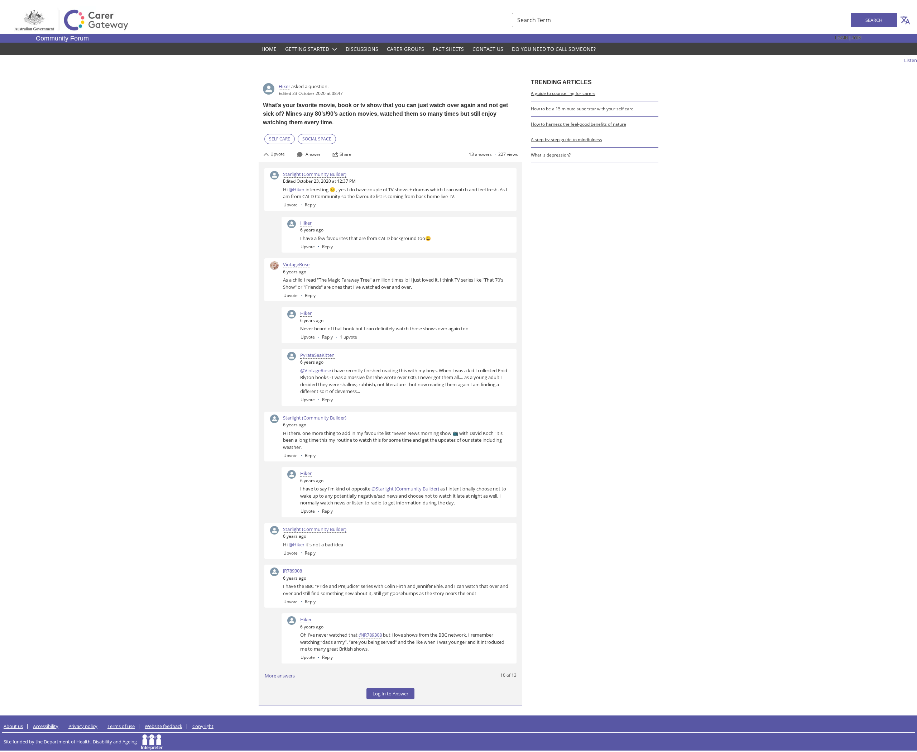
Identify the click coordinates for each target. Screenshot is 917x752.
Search (874, 20)
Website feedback (163, 726)
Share (345, 154)
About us (13, 726)
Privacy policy (82, 726)
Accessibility (45, 726)
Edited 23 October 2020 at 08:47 (311, 93)
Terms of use (121, 726)
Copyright (202, 726)
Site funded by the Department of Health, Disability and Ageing (72, 741)
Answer (313, 154)
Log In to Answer (390, 693)
